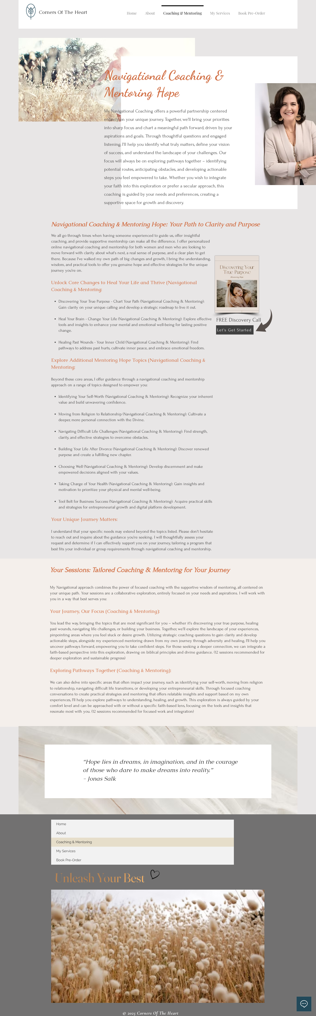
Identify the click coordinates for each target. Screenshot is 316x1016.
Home (61, 824)
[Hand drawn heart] (154, 875)
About (61, 833)
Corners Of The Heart (63, 12)
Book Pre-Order (68, 860)
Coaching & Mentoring (74, 842)
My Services (65, 851)
